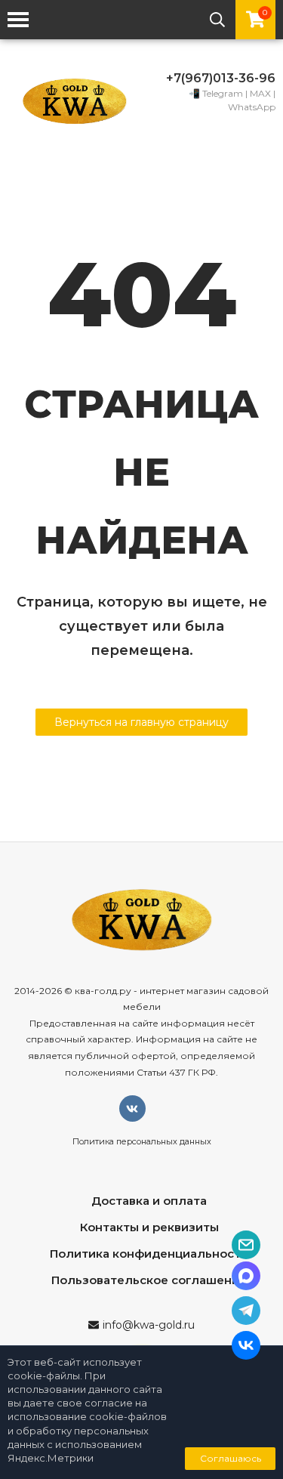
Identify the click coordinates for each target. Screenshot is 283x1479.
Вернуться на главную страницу (141, 722)
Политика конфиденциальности (149, 1253)
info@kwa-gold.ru (149, 1325)
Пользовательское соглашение (149, 1280)
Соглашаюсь (230, 1458)
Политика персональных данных (141, 1141)
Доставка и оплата (149, 1200)
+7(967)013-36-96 (220, 78)
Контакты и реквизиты (149, 1227)
